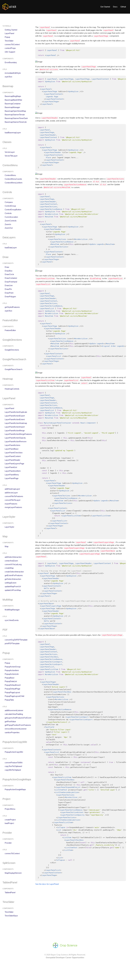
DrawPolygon (10, 296)
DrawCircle (9, 274)
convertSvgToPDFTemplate (16, 640)
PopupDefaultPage (12, 689)
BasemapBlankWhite (13, 100)
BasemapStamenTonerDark (16, 118)
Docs (115, 7)
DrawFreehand (11, 282)
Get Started (105, 7)
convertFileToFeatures (14, 496)
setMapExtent (10, 583)
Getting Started (11, 30)
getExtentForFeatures (14, 575)
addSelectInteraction (13, 557)
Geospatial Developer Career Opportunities (65, 957)
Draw (7, 267)
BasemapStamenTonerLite (16, 122)
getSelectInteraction (13, 579)
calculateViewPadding (14, 714)
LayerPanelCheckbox (14, 452)
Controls (8, 213)
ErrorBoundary (11, 62)
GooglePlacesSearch (13, 369)
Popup (7, 37)
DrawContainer (11, 278)
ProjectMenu (10, 809)
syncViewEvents (12, 620)
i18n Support (10, 52)
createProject (10, 820)
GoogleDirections (12, 350)
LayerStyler (9, 527)
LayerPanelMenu (12, 475)
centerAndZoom (11, 561)
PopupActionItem (12, 670)
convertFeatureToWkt (13, 763)
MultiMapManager (12, 610)
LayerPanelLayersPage (14, 464)
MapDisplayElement (13, 873)
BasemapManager (12, 107)
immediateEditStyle (13, 73)
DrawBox (8, 271)
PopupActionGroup (12, 667)
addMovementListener (14, 710)
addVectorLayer (11, 493)
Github (123, 7)
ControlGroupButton (13, 209)
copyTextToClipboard (13, 766)
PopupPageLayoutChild (14, 696)
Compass (9, 202)
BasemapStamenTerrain (15, 115)
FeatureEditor (10, 330)
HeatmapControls (12, 389)
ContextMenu (10, 175)
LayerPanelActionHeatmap (16, 423)
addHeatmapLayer (12, 489)
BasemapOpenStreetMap (15, 111)
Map (6, 546)
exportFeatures (11, 504)
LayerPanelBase (11, 449)
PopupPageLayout (12, 692)
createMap (9, 568)
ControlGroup (10, 206)
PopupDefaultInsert (13, 685)
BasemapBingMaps (13, 96)
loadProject (9, 823)
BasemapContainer (13, 104)
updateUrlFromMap (13, 590)
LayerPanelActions (12, 445)
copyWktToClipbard (13, 770)
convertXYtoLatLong (13, 564)
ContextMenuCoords (13, 179)
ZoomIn (8, 224)
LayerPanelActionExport (15, 416)
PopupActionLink (12, 674)
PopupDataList (11, 681)
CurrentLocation (11, 217)
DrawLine (9, 285)
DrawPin (8, 289)
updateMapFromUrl (13, 586)
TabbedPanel (10, 892)
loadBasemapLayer (13, 132)
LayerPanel (9, 33)
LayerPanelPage (11, 478)
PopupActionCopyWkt (14, 752)
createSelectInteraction (14, 572)
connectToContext (12, 44)
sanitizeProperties (12, 732)
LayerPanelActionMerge (15, 430)
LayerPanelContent (13, 456)
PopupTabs (9, 700)
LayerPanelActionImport (15, 427)
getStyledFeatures (12, 307)
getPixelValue (10, 721)
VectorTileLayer (11, 156)
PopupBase (9, 678)
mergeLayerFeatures (13, 507)
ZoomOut (9, 228)
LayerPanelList (11, 467)
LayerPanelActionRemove (15, 441)
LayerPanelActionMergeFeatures (18, 434)
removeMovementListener (16, 729)
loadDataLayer (11, 247)
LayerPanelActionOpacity (15, 438)
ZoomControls (11, 221)
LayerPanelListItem (13, 471)
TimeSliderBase (11, 916)
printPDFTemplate (12, 643)
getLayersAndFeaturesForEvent (18, 718)
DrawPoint (9, 293)
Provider (8, 843)
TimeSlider (9, 41)
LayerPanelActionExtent (15, 419)
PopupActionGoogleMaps (15, 789)
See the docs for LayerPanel (47, 884)
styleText (8, 77)
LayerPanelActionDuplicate (16, 412)
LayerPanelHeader (12, 460)
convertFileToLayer (12, 500)
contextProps (10, 48)
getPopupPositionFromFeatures (18, 725)
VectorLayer (10, 152)
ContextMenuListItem (13, 183)
